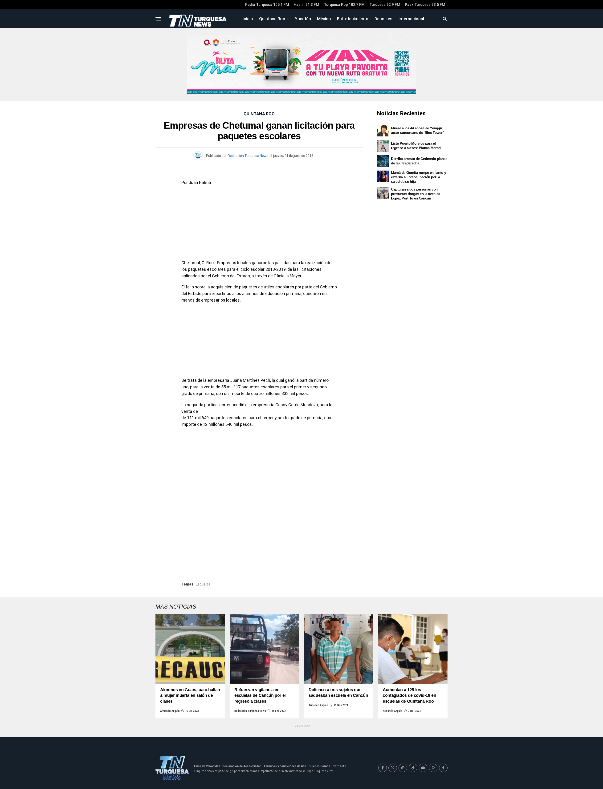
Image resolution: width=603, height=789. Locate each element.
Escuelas (203, 584)
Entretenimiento (352, 18)
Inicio (248, 18)
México (324, 18)
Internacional (411, 18)
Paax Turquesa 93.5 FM (425, 4)
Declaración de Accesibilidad (241, 766)
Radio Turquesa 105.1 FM (267, 4)
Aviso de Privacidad (207, 766)
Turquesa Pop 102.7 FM (344, 4)
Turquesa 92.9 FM (384, 4)
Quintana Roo (272, 18)
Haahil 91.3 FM (306, 4)
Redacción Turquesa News (248, 156)
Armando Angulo (170, 711)
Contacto (339, 766)
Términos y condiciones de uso (285, 766)
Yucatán (303, 18)
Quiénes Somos (319, 766)
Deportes (383, 18)
